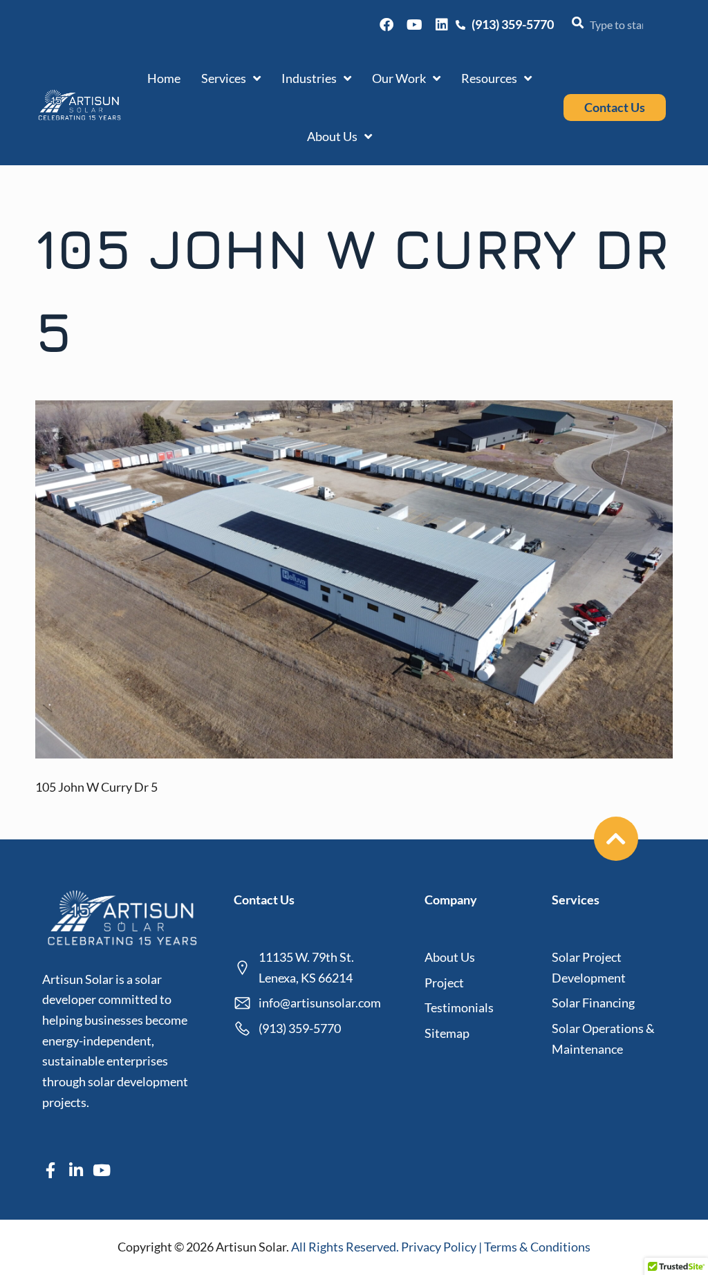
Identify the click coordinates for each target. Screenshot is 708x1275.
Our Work (399, 78)
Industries (309, 78)
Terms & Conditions (537, 1246)
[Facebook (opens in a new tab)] (386, 25)
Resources (489, 78)
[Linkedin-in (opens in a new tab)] (76, 1170)
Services (223, 78)
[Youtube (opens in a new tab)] (414, 25)
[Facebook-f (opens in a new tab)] (50, 1170)
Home (163, 78)
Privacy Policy (439, 1246)
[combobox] (613, 24)
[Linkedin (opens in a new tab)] (442, 25)
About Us (332, 136)
